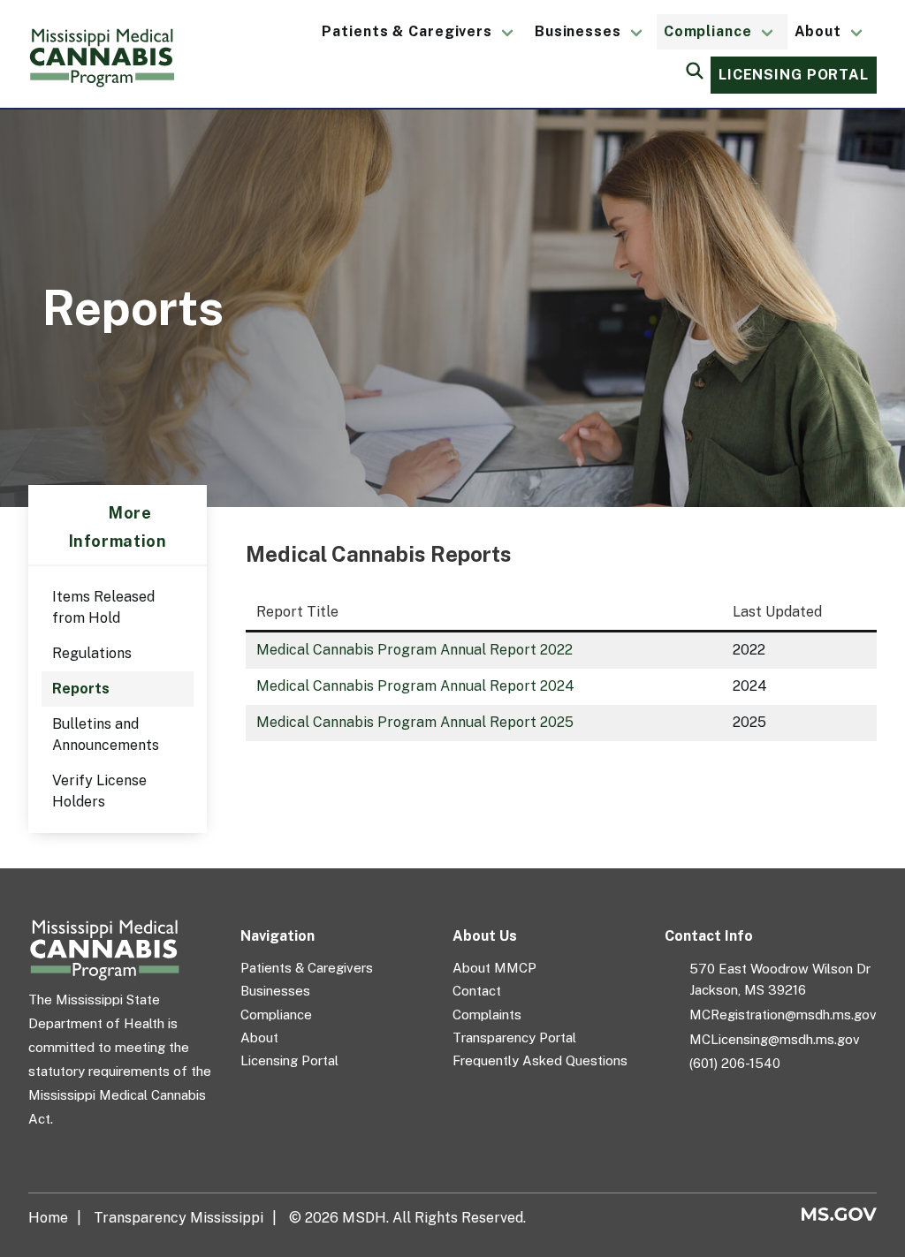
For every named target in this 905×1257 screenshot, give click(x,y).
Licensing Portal (794, 74)
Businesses (578, 31)
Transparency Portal (514, 1037)
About (818, 31)
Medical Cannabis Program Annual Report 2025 (415, 722)
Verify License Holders (99, 791)
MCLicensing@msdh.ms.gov (774, 1039)
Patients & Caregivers (406, 31)
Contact (476, 990)
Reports (81, 688)
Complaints (486, 1014)
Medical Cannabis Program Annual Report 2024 (415, 686)
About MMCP (494, 967)
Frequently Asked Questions (539, 1060)
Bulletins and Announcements (105, 734)
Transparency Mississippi (178, 1217)
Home (48, 1217)
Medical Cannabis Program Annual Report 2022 (414, 649)
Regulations (92, 653)
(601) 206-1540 (734, 1063)
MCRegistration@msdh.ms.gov (783, 1014)
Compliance (708, 31)
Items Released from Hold (103, 607)
